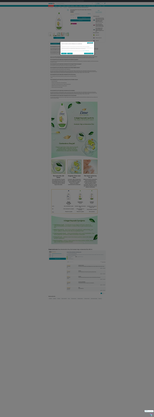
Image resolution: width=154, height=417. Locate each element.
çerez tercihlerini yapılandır (89, 53)
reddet (70, 53)
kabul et (64, 53)
